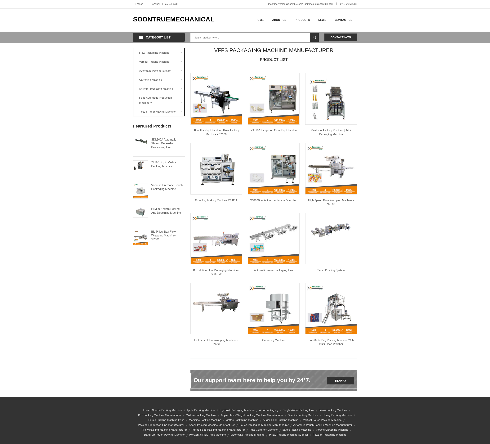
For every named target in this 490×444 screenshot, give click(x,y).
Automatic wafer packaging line (273, 270)
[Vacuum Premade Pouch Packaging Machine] (140, 190)
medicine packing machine (205, 419)
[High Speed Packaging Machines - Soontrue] (216, 168)
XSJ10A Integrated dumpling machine (274, 130)
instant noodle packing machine (162, 410)
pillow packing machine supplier (288, 434)
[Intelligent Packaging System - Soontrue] (273, 238)
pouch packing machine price (166, 419)
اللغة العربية (171, 3)
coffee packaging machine (242, 419)
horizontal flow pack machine (207, 434)
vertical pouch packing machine (322, 419)
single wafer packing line (298, 410)
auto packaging (268, 410)
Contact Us (343, 19)
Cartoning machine (273, 340)
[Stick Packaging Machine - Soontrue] (331, 98)
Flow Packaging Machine (160, 52)
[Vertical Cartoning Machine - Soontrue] (273, 308)
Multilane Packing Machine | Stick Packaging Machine (331, 132)
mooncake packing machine (247, 434)
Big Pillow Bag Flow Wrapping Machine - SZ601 (163, 235)
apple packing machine (201, 410)
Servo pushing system (331, 270)
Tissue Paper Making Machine (160, 111)
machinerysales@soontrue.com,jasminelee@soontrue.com (300, 3)
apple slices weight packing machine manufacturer (252, 415)
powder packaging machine (329, 434)
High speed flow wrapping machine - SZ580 (331, 202)
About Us (279, 19)
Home (260, 19)
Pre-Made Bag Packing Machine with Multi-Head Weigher (331, 342)
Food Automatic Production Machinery (160, 100)
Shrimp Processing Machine (160, 88)
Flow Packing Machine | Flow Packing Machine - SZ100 (216, 132)
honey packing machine (337, 415)
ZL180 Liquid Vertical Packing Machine (164, 164)
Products (302, 19)
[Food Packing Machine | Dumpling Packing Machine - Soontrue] (273, 98)
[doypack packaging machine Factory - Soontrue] (331, 308)
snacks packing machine (303, 415)
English (139, 3)
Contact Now (341, 37)
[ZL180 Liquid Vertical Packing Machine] (140, 165)
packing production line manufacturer (161, 424)
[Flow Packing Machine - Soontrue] (216, 98)
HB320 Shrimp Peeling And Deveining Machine (166, 210)
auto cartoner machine (264, 429)
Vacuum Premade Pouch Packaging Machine (167, 187)
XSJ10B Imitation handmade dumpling (273, 200)
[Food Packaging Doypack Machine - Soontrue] (273, 168)
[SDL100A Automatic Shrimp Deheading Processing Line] (140, 140)
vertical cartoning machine (332, 429)
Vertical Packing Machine (160, 61)
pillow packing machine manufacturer (164, 429)
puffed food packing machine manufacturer (218, 429)
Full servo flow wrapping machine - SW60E (216, 342)
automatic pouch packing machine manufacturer (322, 424)
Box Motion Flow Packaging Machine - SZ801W (216, 272)
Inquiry (340, 380)
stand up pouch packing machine (164, 434)
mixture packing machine (201, 415)
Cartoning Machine (160, 79)
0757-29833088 (348, 3)
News (322, 19)
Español (155, 3)
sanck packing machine (296, 429)
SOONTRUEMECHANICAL (173, 19)
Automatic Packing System (160, 70)
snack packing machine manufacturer (212, 424)
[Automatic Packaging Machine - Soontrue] (216, 238)
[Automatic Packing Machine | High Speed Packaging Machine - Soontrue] (331, 168)
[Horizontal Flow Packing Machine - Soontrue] (216, 301)
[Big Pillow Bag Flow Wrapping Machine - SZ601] (140, 237)
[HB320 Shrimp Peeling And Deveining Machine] (140, 211)
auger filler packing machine (280, 419)
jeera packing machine (333, 410)
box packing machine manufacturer (159, 415)
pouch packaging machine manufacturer (264, 424)
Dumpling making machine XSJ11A (216, 200)
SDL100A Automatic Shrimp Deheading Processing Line (163, 143)
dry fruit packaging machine (237, 410)
